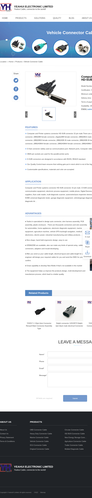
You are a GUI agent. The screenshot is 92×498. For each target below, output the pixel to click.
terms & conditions (7, 441)
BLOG (71, 18)
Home (5, 18)
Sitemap (43, 492)
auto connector (55, 221)
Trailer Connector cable (74, 445)
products (20, 18)
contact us (4, 434)
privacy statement (7, 437)
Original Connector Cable (39, 449)
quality (57, 18)
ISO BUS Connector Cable (75, 434)
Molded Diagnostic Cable (74, 449)
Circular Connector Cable (74, 430)
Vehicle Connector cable (33, 62)
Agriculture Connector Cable (75, 441)
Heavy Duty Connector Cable (41, 434)
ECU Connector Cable (38, 445)
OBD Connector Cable (38, 430)
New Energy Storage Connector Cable (76, 437)
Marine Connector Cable (39, 437)
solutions (39, 18)
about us (87, 18)
